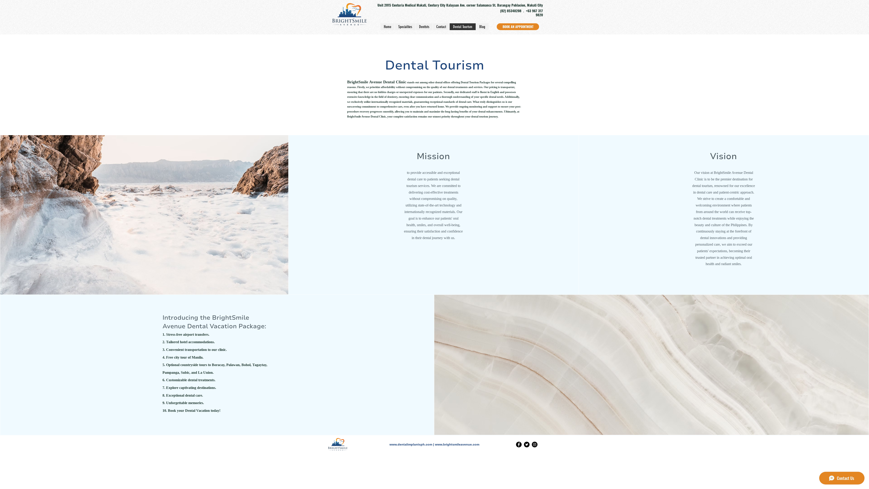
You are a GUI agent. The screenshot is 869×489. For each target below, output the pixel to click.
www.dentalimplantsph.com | (412, 444)
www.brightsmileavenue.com (457, 444)
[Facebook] (519, 444)
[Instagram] (534, 444)
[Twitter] (527, 444)
